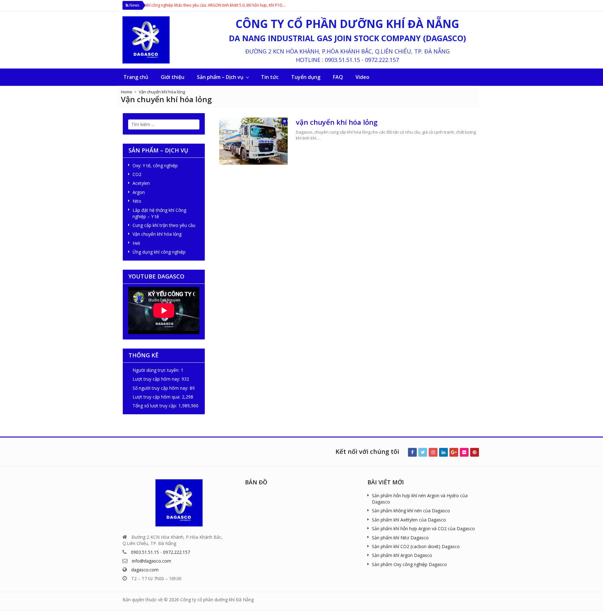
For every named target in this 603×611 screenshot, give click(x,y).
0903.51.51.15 (342, 59)
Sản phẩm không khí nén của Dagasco (411, 511)
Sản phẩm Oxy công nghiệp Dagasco (409, 564)
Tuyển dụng (305, 77)
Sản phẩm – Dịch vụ (220, 77)
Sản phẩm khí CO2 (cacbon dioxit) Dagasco (416, 546)
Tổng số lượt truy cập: (155, 406)
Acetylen (141, 183)
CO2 (137, 174)
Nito (137, 201)
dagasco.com (145, 570)
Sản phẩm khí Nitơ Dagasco (400, 538)
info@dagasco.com (151, 561)
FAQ (338, 77)
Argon (139, 192)
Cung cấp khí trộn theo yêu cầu (164, 225)
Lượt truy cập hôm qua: (156, 397)
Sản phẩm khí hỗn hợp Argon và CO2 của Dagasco (423, 528)
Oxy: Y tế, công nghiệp (155, 165)
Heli (136, 243)
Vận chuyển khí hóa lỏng (162, 92)
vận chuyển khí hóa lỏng (337, 122)
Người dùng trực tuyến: (156, 370)
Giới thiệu (172, 77)
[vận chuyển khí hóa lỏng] (253, 141)
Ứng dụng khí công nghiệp (159, 252)
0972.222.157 (382, 59)
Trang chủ (135, 77)
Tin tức (270, 77)
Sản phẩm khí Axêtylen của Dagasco (409, 520)
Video (362, 77)
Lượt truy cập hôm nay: (156, 379)
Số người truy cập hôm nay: (160, 388)
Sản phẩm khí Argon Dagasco (402, 555)
